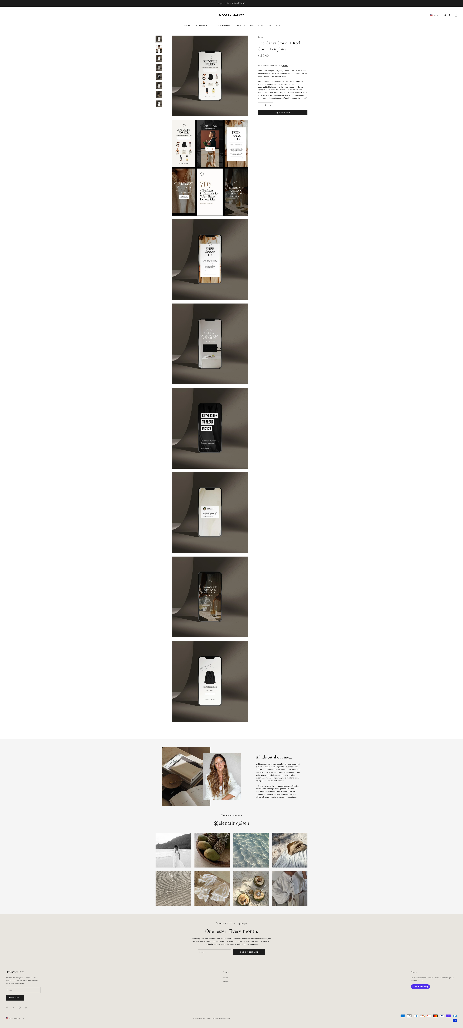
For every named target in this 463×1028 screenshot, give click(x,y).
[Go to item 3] (159, 58)
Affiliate (226, 982)
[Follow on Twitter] (13, 1007)
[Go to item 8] (159, 103)
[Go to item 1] (159, 39)
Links (251, 25)
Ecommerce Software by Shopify (221, 1018)
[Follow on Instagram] (19, 1007)
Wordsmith (240, 25)
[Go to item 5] (159, 76)
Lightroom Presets (202, 25)
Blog (270, 25)
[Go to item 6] (159, 85)
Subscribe (15, 998)
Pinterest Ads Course (222, 25)
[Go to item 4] (159, 67)
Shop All (186, 25)
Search (225, 978)
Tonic (260, 37)
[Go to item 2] (159, 49)
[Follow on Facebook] (7, 1007)
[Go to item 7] (159, 94)
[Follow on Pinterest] (26, 1007)
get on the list (249, 952)
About (260, 25)
